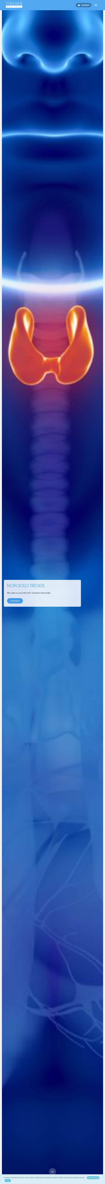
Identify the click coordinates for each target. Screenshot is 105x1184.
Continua (52, 1178)
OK (8, 1180)
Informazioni (93, 1178)
